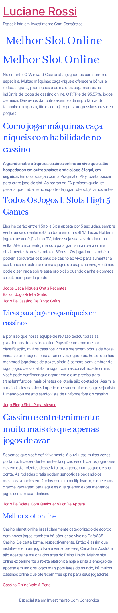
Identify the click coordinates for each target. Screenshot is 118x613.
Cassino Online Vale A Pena (26, 584)
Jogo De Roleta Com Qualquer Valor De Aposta (44, 503)
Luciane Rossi (40, 11)
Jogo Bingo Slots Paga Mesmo (29, 404)
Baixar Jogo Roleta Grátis (25, 294)
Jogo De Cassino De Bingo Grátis (31, 300)
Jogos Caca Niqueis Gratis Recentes (34, 288)
